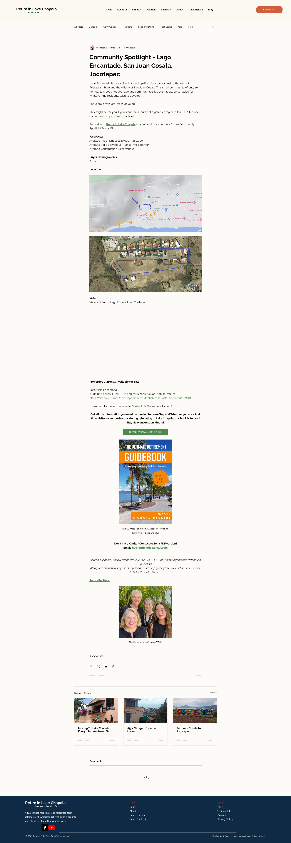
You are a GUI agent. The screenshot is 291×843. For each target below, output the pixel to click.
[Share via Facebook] (90, 666)
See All (213, 692)
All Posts (78, 27)
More (190, 27)
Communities (109, 27)
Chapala (93, 27)
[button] (212, 27)
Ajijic (180, 27)
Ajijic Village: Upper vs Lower (141, 730)
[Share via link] (113, 666)
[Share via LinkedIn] (105, 666)
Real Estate (166, 27)
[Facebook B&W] (45, 824)
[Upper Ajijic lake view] (145, 710)
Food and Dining (146, 27)
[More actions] (200, 48)
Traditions (127, 27)
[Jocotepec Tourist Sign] (195, 710)
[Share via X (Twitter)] (98, 666)
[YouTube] (51, 824)
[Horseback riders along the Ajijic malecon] (96, 710)
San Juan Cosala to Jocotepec (188, 730)
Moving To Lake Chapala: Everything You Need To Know (94, 730)
